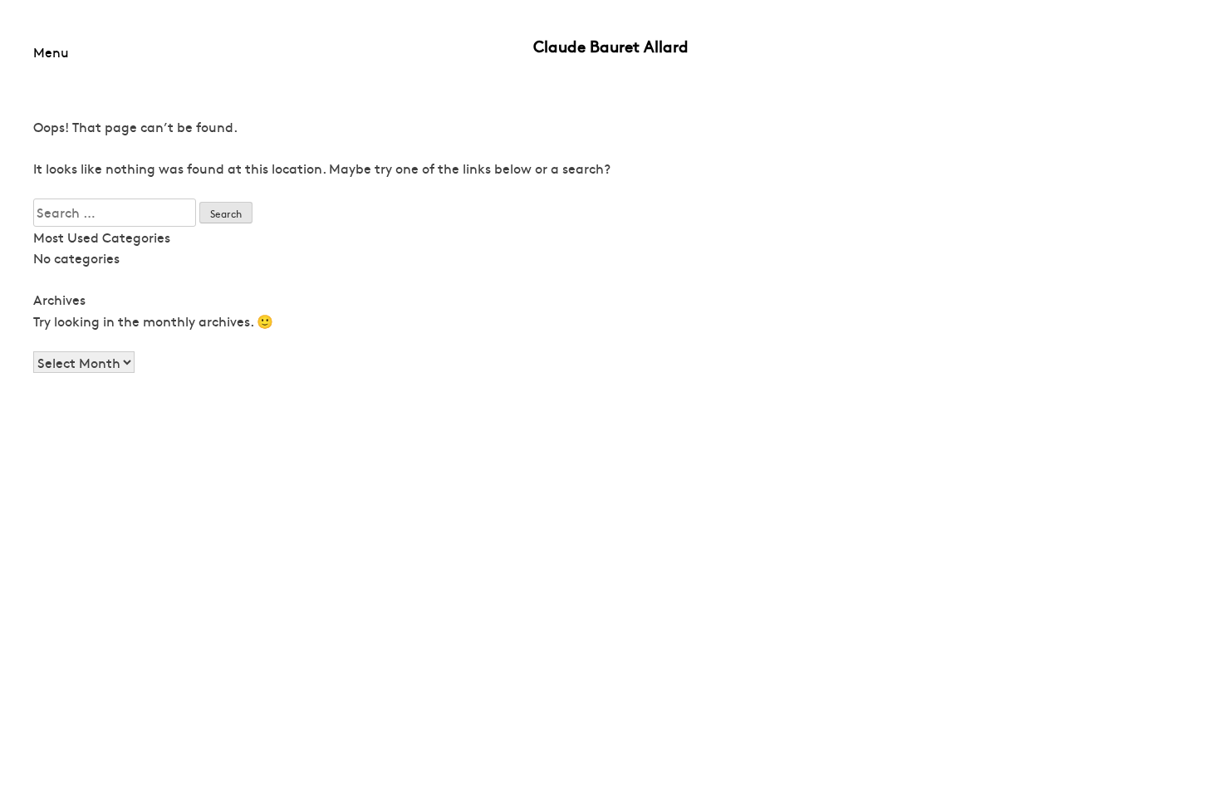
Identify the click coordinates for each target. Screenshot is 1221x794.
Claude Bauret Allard (611, 45)
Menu (51, 51)
